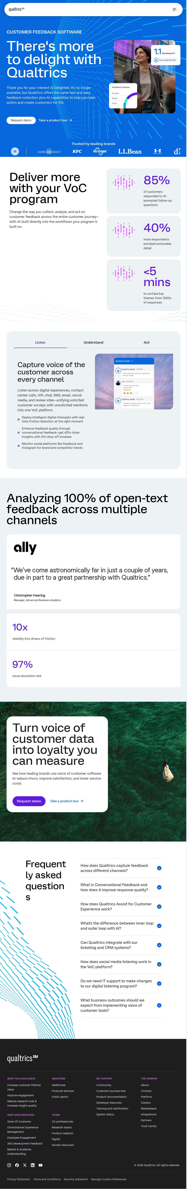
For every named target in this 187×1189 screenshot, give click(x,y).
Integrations (148, 1114)
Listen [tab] (40, 342)
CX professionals (62, 1121)
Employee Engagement (21, 1137)
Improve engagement (20, 1095)
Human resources (63, 1145)
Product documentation (111, 1097)
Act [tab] (147, 342)
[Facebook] (17, 1165)
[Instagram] (9, 1165)
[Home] (16, 9)
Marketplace (149, 1108)
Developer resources (109, 1102)
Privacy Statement (18, 1179)
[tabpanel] (93, 408)
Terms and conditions (47, 1179)
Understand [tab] (93, 342)
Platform (146, 1097)
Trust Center (149, 1126)
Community (103, 1085)
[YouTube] (40, 1165)
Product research (62, 1133)
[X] (25, 1165)
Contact (146, 1091)
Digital (56, 1139)
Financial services (63, 1091)
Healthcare (58, 1085)
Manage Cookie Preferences (108, 1179)
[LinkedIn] (33, 1165)
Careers (145, 1102)
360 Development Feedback (24, 1143)
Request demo (21, 120)
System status (105, 1114)
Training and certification (112, 1108)
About (145, 1085)
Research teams (62, 1127)
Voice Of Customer (19, 1121)
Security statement (76, 1179)
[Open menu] (174, 9)
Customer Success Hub (111, 1091)
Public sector (60, 1097)
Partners (146, 1120)
